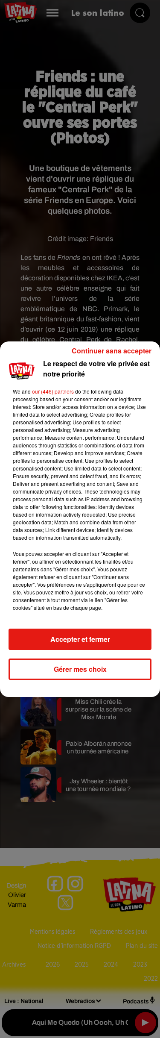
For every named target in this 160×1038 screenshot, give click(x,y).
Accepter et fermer (80, 639)
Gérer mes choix (80, 669)
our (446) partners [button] (53, 391)
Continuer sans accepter (111, 351)
